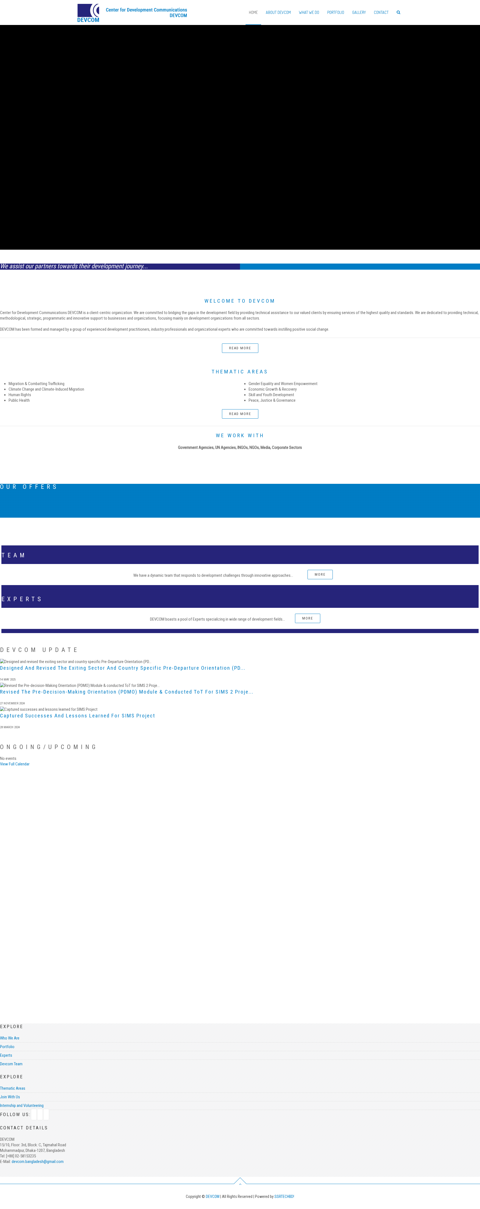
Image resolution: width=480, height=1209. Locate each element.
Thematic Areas (12, 1088)
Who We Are (9, 1038)
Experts (6, 1055)
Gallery (359, 12)
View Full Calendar (14, 764)
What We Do (309, 12)
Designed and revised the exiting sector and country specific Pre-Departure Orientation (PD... (123, 668)
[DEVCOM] (132, 9)
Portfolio (335, 12)
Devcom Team (11, 1063)
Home (253, 12)
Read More (240, 348)
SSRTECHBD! (284, 1196)
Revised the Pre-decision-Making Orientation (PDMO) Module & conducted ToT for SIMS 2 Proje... (127, 692)
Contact (381, 12)
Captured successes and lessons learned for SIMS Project (77, 715)
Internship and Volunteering (22, 1105)
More (320, 574)
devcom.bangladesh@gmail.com (37, 1161)
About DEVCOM (278, 12)
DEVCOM (213, 1196)
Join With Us (10, 1096)
